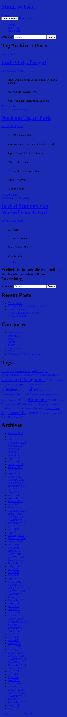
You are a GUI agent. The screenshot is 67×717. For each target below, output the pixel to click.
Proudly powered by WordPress (18, 714)
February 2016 (16, 615)
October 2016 (15, 597)
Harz (44, 390)
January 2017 (15, 587)
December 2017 (17, 556)
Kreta (42, 394)
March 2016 (14, 612)
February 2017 (16, 584)
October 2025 (15, 433)
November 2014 (17, 658)
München (37, 399)
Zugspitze (20, 417)
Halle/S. (33, 389)
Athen (36, 371)
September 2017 (17, 563)
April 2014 (14, 680)
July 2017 (13, 569)
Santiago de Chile (12, 408)
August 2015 (15, 631)
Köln (54, 394)
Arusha (27, 371)
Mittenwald (12, 400)
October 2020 (15, 507)
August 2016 (15, 603)
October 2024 (15, 445)
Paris (15, 106)
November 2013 (17, 695)
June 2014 (13, 674)
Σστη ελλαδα (15, 303)
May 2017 (13, 575)
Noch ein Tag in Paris (26, 118)
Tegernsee (53, 408)
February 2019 (16, 535)
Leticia (60, 395)
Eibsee (60, 380)
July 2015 (13, 634)
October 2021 (15, 501)
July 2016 (13, 606)
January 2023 (15, 482)
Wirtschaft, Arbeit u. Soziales (24, 354)
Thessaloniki (46, 413)
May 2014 (13, 677)
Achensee (5, 372)
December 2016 (17, 590)
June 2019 (13, 529)
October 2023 (15, 467)
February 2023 (16, 479)
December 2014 (17, 655)
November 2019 (17, 519)
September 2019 (17, 522)
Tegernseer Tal (13, 412)
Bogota (54, 374)
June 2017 (13, 572)
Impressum (14, 27)
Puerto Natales (28, 404)
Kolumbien (33, 394)
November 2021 (17, 498)
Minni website (18, 7)
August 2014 (15, 668)
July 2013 (13, 708)
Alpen (12, 372)
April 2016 (14, 609)
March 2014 (14, 683)
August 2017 (15, 566)
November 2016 (17, 593)
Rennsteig (43, 404)
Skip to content (27, 18)
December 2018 (17, 538)
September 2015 (17, 627)
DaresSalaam (51, 380)
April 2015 (14, 643)
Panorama (6, 109)
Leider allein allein (18, 309)
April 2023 (14, 473)
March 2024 (14, 461)
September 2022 (17, 485)
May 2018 (13, 547)
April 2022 (14, 492)
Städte (13, 53)
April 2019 (14, 532)
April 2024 (14, 458)
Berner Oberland (40, 374)
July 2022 (13, 488)
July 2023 (13, 470)
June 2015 (13, 637)
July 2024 (13, 448)
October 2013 (15, 698)
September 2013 (17, 702)
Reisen (5, 53)
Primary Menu (10, 18)
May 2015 (13, 640)
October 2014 (15, 661)
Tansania (39, 408)
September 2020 (17, 510)
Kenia (21, 394)
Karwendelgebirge (8, 394)
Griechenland (13, 389)
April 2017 (14, 578)
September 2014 (17, 664)
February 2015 (16, 649)
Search (5, 15)
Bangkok (44, 371)
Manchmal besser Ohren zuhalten (26, 306)
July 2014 (13, 671)
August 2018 (15, 541)
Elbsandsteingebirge (16, 384)
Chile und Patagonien (23, 379)
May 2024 (13, 455)
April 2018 (14, 550)
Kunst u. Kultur (16, 332)
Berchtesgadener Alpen (15, 374)
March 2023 (14, 476)
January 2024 (15, 464)
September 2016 (17, 600)
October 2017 (15, 560)
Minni (20, 70)
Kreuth (48, 394)
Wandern (13, 351)
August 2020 (15, 513)
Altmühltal (19, 371)
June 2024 (13, 451)
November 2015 (17, 621)
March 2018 (14, 553)
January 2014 (15, 689)
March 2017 (14, 581)
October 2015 (15, 624)
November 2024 (17, 442)
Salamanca (54, 404)
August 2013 (15, 705)
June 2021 (13, 504)
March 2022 (14, 495)
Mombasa (22, 400)
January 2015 (15, 652)
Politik (11, 338)
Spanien (28, 408)
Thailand (33, 413)
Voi (14, 416)
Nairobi (52, 399)
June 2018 (13, 544)
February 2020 (16, 516)
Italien (48, 390)
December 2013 (17, 692)
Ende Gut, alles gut (23, 62)
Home (11, 24)
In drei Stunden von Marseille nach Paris (25, 209)
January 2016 (15, 618)
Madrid (4, 400)
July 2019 (13, 526)
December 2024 (17, 439)
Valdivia (55, 413)
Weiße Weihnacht (17, 315)
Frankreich (7, 106)
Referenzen (14, 30)
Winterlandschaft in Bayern (23, 312)
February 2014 (16, 686)
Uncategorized (16, 347)
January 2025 (15, 436)
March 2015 (14, 646)
